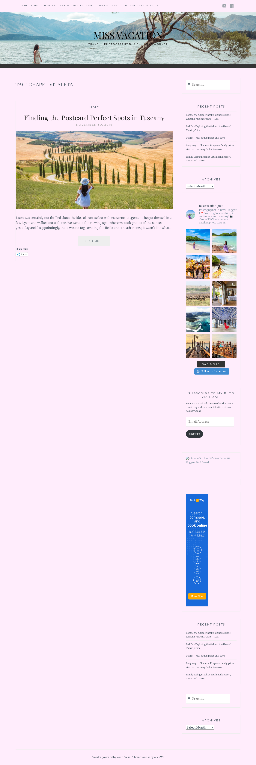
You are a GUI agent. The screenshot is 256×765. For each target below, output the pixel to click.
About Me (30, 5)
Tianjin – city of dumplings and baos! (205, 137)
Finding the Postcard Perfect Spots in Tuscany (94, 117)
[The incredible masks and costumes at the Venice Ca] (224, 346)
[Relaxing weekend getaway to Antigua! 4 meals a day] (224, 241)
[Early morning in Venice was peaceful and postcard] (198, 346)
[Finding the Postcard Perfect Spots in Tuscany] (94, 208)
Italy (94, 107)
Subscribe (194, 433)
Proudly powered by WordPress (110, 757)
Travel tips (107, 5)
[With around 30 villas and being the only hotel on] (198, 241)
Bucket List (83, 5)
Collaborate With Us (140, 5)
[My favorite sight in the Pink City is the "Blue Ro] (224, 319)
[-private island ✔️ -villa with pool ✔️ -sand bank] (224, 293)
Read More (97, 242)
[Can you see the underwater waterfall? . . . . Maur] (198, 319)
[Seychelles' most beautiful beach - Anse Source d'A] (224, 267)
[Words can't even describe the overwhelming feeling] (198, 293)
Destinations (54, 5)
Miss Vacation (128, 35)
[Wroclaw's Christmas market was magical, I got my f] (198, 267)
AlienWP (159, 757)
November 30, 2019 (94, 124)
